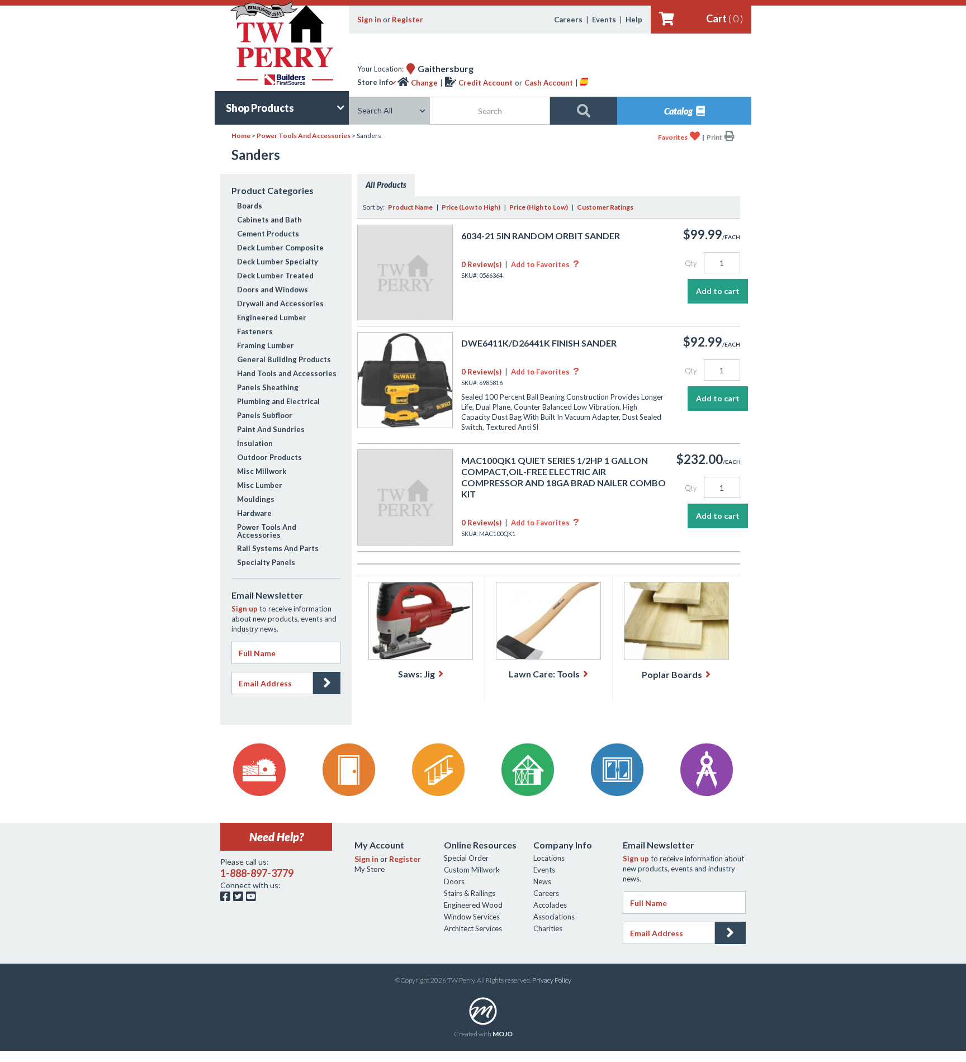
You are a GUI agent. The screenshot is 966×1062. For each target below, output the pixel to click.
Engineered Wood (473, 904)
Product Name (410, 207)
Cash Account (548, 82)
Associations (554, 916)
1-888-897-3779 (256, 873)
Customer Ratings (605, 207)
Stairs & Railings (469, 893)
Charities (547, 928)
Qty (691, 263)
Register (407, 19)
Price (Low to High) (471, 207)
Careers (568, 19)
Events (604, 19)
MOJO (503, 1034)
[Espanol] (584, 82)
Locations (549, 858)
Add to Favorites (545, 264)
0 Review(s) (481, 264)
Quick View (405, 308)
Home (240, 135)
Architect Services (473, 928)
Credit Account (485, 82)
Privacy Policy (551, 980)
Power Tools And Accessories (304, 135)
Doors (454, 881)
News (542, 881)
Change (424, 82)
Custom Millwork (472, 869)
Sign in (369, 19)
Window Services (472, 916)
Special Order (466, 858)
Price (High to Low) (538, 207)
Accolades (550, 904)
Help (634, 19)
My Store (369, 869)
